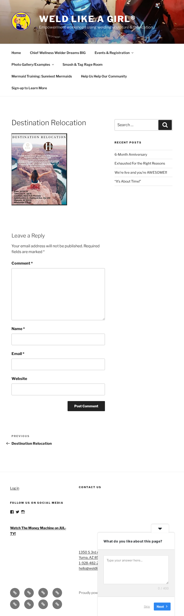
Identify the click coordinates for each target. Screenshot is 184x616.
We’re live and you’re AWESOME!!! (141, 172)
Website (19, 378)
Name (18, 328)
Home (16, 53)
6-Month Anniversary (131, 154)
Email (18, 353)
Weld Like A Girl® (87, 19)
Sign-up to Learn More (29, 88)
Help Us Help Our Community (104, 76)
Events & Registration (112, 53)
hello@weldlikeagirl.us (95, 568)
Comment (22, 263)
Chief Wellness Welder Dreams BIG (58, 53)
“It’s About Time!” (128, 181)
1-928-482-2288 (92, 563)
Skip (147, 606)
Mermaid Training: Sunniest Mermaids (42, 76)
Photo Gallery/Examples (31, 64)
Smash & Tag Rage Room (83, 64)
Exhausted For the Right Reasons (140, 163)
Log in (14, 488)
